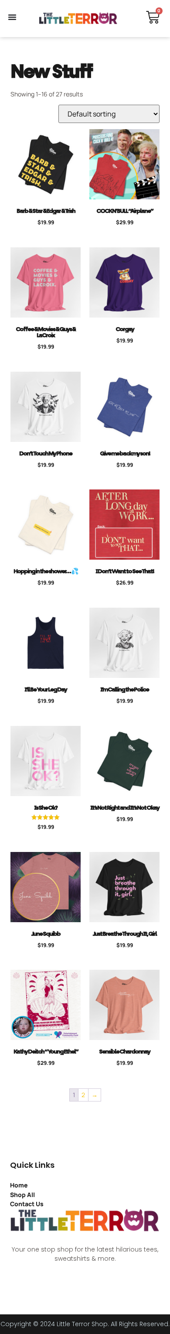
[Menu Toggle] (12, 17)
